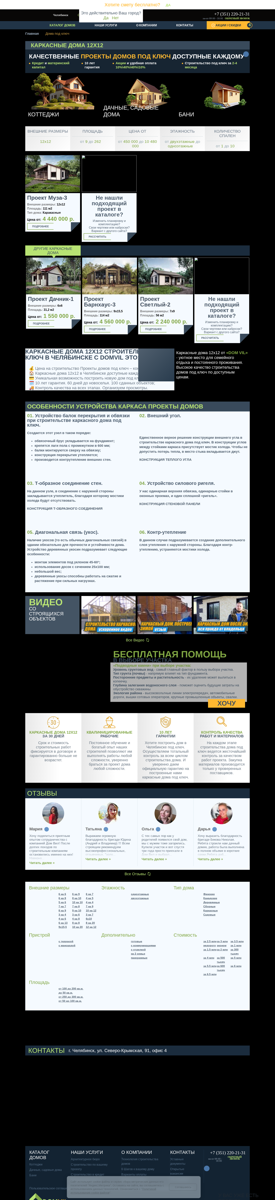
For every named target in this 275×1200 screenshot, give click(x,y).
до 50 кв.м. (66, 992)
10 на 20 (77, 926)
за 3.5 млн (237, 941)
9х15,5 (63, 926)
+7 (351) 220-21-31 (232, 14)
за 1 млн (235, 945)
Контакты (184, 25)
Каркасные (210, 910)
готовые (136, 941)
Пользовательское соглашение (51, 1188)
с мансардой (67, 945)
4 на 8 (76, 918)
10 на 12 (91, 910)
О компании (146, 25)
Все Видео (135, 640)
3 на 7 (89, 914)
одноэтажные (140, 894)
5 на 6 (62, 902)
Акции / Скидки (233, 25)
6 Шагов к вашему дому (137, 1169)
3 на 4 (62, 914)
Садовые (209, 914)
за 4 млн (208, 957)
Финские (209, 894)
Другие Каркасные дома (53, 251)
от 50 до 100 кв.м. (70, 1000)
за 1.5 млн (209, 949)
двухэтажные (140, 898)
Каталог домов (62, 25)
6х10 (89, 918)
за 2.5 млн (209, 941)
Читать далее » (42, 863)
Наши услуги (106, 25)
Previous (21, 301)
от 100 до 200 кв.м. (71, 988)
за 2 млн (222, 949)
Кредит (38, 63)
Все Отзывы (135, 874)
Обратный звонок (237, 18)
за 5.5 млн (209, 965)
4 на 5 (89, 898)
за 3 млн (222, 941)
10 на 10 (77, 902)
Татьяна (93, 829)
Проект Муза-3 (47, 198)
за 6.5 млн (209, 974)
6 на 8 (62, 898)
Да (106, 18)
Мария (35, 829)
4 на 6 (62, 918)
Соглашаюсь (183, 1187)
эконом (221, 945)
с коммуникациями (143, 945)
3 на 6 (76, 914)
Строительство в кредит (87, 1174)
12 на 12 (91, 926)
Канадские (210, 898)
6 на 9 (76, 894)
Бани (32, 1175)
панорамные (139, 957)
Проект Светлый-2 (155, 301)
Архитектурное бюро (85, 1159)
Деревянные (211, 902)
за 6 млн (235, 965)
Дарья (204, 829)
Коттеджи (35, 1164)
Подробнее (40, 226)
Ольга (148, 829)
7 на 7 (62, 906)
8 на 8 (76, 922)
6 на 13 (63, 922)
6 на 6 (62, 894)
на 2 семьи (138, 953)
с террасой (66, 941)
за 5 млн (235, 957)
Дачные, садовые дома (45, 1169)
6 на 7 (89, 894)
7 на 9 (89, 906)
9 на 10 (76, 910)
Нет (115, 18)
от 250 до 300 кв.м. (71, 996)
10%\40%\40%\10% (130, 67)
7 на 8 (76, 906)
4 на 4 (89, 902)
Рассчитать (97, 236)
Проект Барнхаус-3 (100, 301)
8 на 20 (90, 922)
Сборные (209, 906)
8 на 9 (62, 910)
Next (254, 301)
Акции (121, 63)
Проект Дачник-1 (51, 299)
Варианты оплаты (133, 1174)
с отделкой (138, 949)
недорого (209, 945)
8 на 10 (76, 898)
